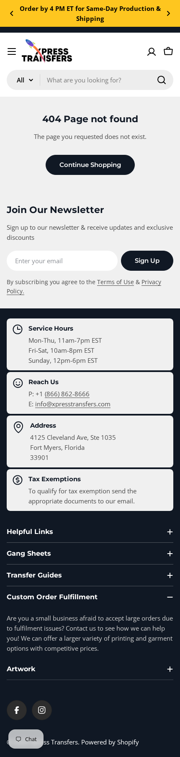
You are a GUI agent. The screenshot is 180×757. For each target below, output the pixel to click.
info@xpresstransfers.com (73, 404)
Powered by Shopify (110, 742)
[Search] (162, 80)
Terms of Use (115, 282)
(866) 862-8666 (67, 394)
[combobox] (90, 80)
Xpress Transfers (54, 742)
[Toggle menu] (12, 51)
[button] (12, 13)
